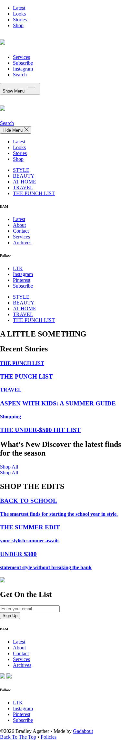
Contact (21, 231)
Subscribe (23, 63)
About (19, 225)
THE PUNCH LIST (34, 193)
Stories (20, 19)
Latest (19, 8)
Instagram (23, 69)
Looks (19, 14)
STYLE (21, 170)
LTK (18, 268)
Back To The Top (18, 737)
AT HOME (24, 181)
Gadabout (83, 731)
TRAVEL (23, 187)
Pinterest (21, 280)
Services (21, 57)
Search (20, 74)
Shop (18, 25)
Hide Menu (13, 130)
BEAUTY (24, 176)
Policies (48, 737)
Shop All (9, 466)
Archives (22, 242)
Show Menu (14, 91)
